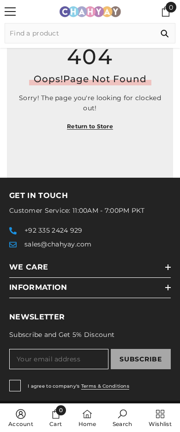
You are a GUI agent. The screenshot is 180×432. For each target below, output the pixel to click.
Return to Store (90, 126)
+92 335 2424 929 (53, 230)
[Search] (90, 33)
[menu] (10, 11)
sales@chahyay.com (58, 244)
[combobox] (79, 33)
